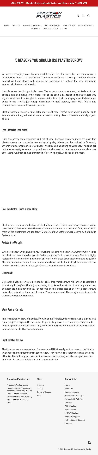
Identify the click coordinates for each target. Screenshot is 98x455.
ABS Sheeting (70, 406)
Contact (68, 423)
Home (67, 385)
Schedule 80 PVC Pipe (74, 399)
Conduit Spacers (72, 392)
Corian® (68, 402)
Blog (39, 395)
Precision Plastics (70, 449)
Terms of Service (44, 392)
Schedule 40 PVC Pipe (74, 395)
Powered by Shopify (84, 449)
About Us (69, 388)
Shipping (40, 385)
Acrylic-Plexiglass (72, 416)
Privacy (40, 388)
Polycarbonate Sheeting (75, 420)
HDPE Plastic (70, 409)
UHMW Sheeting (71, 413)
